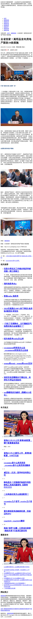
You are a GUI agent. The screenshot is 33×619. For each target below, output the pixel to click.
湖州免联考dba (10, 284)
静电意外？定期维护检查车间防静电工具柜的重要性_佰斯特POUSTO (17, 484)
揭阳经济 (6, 21)
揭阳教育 (6, 25)
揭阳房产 (6, 27)
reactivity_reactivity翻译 (14, 521)
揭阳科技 (6, 23)
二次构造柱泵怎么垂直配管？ (16, 494)
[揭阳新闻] (13, 15)
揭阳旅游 (6, 28)
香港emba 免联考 (11, 296)
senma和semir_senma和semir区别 (18, 363)
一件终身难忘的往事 (9, 588)
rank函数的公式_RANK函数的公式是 (14, 578)
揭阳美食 (6, 30)
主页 (8, 33)
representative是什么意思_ (13, 260)
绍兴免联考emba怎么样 (14, 339)
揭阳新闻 (6, 20)
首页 (5, 18)
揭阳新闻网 (10, 613)
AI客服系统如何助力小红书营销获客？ (15, 583)
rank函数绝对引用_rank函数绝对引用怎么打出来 (17, 573)
